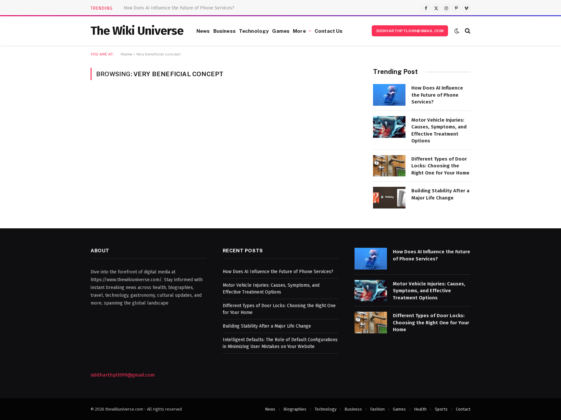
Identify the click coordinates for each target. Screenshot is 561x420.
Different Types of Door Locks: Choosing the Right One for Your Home (440, 166)
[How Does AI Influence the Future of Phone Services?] (389, 95)
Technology (254, 31)
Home (126, 54)
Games (281, 31)
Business (224, 31)
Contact (463, 409)
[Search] (467, 31)
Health (420, 409)
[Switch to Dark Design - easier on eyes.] (457, 31)
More (299, 31)
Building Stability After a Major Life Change (440, 194)
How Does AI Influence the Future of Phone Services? (437, 95)
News (203, 31)
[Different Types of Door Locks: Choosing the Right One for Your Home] (389, 166)
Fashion (377, 409)
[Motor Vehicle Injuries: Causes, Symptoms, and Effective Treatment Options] (389, 127)
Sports (441, 409)
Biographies (294, 409)
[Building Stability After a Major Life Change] (389, 198)
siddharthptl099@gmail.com (409, 31)
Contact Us (329, 31)
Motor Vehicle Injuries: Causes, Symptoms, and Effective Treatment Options (197, 8)
